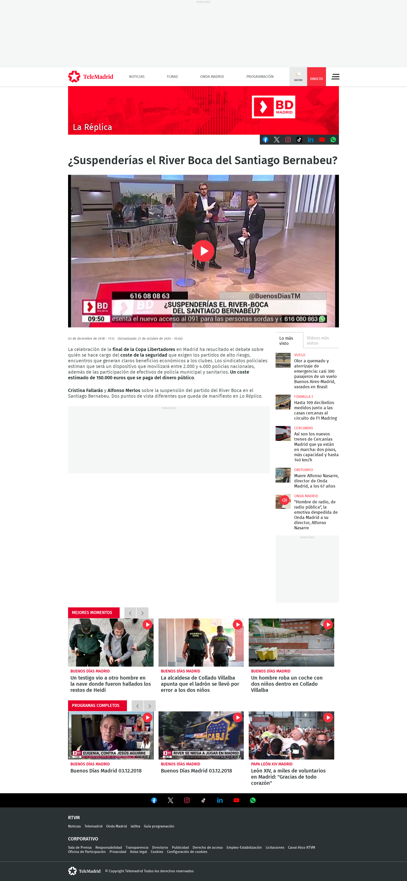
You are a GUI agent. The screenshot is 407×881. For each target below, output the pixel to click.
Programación (260, 77)
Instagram (288, 140)
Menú (335, 76)
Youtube (322, 140)
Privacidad (118, 852)
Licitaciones (275, 847)
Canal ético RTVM (301, 847)
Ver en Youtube (236, 800)
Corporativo (83, 839)
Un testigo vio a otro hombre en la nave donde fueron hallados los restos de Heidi (111, 642)
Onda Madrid (212, 77)
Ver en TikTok (203, 801)
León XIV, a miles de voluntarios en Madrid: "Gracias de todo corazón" (291, 735)
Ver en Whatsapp (253, 800)
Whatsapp (333, 140)
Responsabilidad (108, 847)
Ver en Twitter (170, 801)
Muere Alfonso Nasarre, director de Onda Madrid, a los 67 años (283, 475)
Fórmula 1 (303, 397)
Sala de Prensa (80, 847)
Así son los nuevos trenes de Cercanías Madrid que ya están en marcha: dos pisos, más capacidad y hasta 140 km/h (283, 433)
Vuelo (299, 355)
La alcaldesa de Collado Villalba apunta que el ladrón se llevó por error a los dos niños (201, 642)
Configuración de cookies (187, 852)
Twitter (276, 139)
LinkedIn (310, 140)
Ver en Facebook (154, 801)
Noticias (137, 77)
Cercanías (303, 428)
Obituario (303, 470)
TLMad (172, 77)
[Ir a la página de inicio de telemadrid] (90, 77)
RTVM (74, 817)
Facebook (265, 139)
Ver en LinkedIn (220, 800)
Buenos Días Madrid (90, 671)
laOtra (135, 826)
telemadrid (84, 871)
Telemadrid (93, 826)
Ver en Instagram (187, 800)
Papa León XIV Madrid (272, 764)
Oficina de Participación (87, 852)
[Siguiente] (142, 612)
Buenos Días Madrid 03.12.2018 (111, 735)
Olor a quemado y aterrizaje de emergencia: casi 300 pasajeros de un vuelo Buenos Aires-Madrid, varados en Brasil (283, 360)
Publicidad (180, 847)
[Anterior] (130, 612)
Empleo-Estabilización (244, 847)
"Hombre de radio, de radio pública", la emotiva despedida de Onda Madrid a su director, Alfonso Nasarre (283, 501)
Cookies (157, 852)
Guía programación (159, 826)
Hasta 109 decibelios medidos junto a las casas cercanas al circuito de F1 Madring (283, 402)
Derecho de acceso (208, 847)
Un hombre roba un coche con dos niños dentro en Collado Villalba (291, 642)
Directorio (160, 847)
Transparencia (137, 847)
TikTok (299, 139)
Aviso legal (138, 852)
